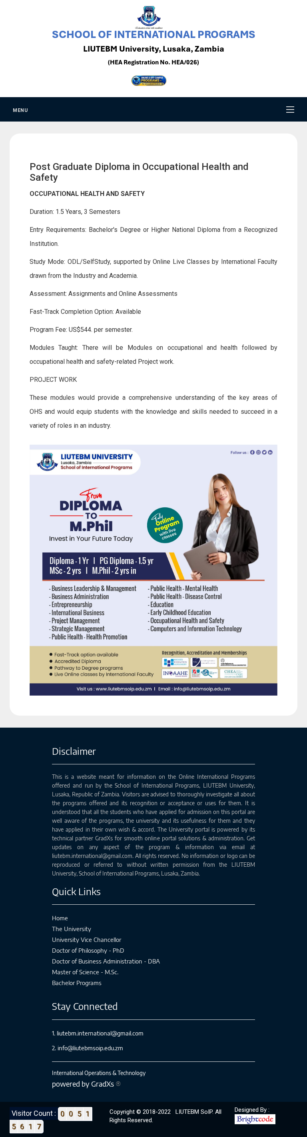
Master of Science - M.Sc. (85, 971)
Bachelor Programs (77, 982)
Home (60, 918)
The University (71, 928)
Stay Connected (85, 1006)
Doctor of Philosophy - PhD (88, 950)
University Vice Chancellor (86, 939)
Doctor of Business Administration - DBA (106, 961)
